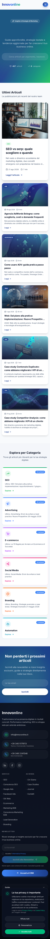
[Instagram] (19, 765)
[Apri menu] (45, 4)
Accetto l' (15, 854)
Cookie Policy (40, 910)
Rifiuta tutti (25, 919)
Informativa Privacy (19, 854)
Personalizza (26, 925)
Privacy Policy (27, 910)
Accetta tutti (26, 932)
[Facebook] (12, 765)
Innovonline (11, 4)
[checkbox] (3, 854)
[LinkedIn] (5, 765)
